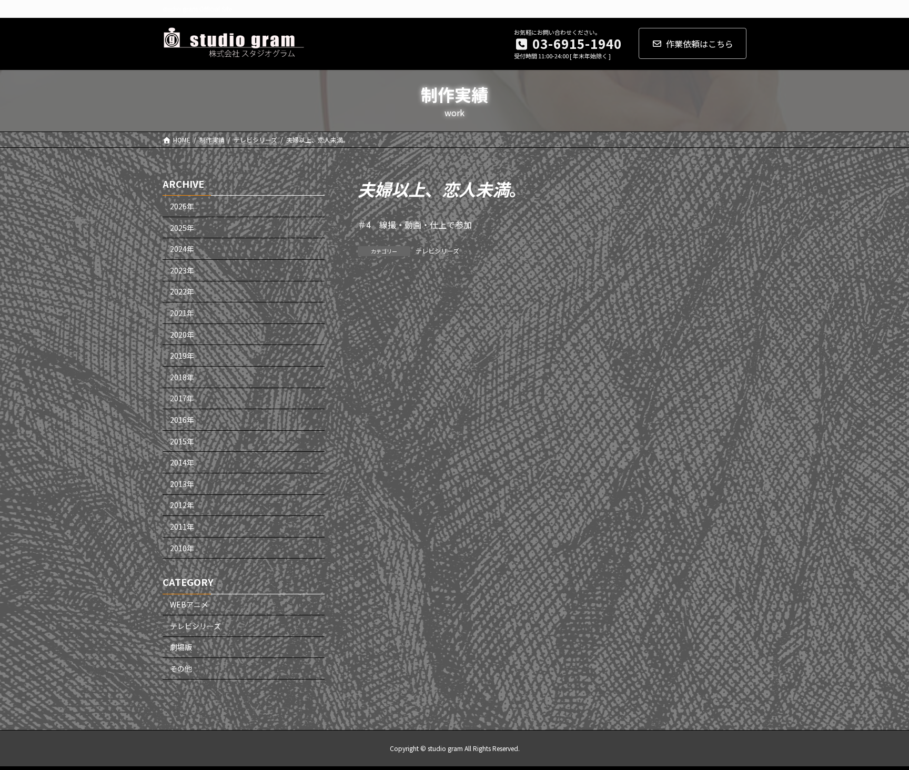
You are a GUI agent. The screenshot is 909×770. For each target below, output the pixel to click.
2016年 (182, 419)
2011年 (182, 526)
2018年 (182, 377)
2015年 (182, 440)
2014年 (182, 462)
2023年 (182, 270)
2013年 (182, 484)
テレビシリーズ (437, 250)
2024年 (182, 249)
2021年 (182, 313)
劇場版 (181, 647)
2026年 (182, 206)
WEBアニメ (189, 604)
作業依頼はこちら (699, 43)
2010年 (182, 547)
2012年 (182, 505)
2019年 (182, 355)
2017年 (182, 398)
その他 (181, 668)
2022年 (182, 291)
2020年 (182, 334)
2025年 (182, 227)
